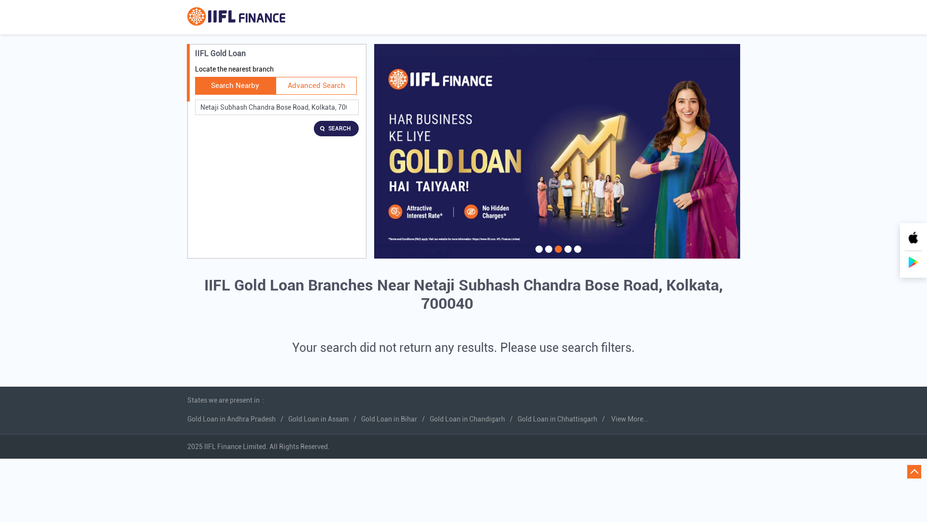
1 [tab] (537, 255)
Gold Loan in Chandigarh (467, 419)
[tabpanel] (557, 151)
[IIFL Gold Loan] (236, 17)
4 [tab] (566, 255)
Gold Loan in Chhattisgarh (557, 419)
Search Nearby (235, 85)
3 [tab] (557, 255)
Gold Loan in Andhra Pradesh (231, 419)
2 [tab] (547, 255)
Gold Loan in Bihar (389, 419)
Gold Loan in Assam (318, 419)
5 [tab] (576, 255)
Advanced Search (316, 85)
